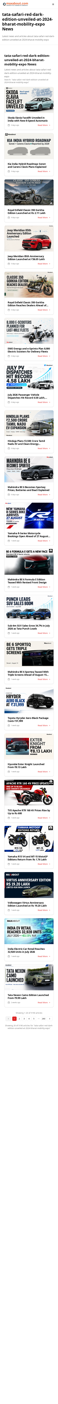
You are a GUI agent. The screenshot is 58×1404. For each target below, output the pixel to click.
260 (43, 1018)
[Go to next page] (49, 1018)
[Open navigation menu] (53, 4)
